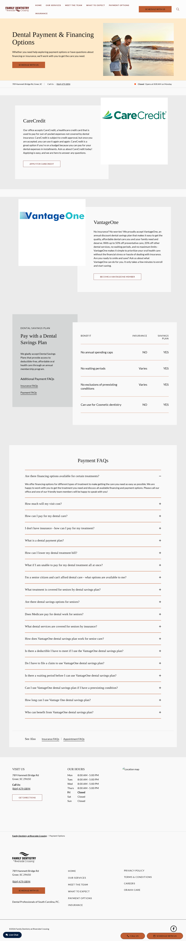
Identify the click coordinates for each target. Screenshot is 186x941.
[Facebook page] (173, 929)
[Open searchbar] (177, 9)
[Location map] (148, 794)
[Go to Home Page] (17, 9)
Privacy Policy (134, 870)
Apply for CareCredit (42, 164)
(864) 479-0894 (63, 84)
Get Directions (27, 797)
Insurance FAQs (29, 385)
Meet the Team (73, 5)
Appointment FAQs (74, 738)
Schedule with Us (155, 9)
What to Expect (95, 5)
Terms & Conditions (138, 877)
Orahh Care (132, 889)
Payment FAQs (28, 392)
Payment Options (119, 5)
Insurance (41, 13)
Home (38, 5)
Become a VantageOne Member (117, 276)
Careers (129, 883)
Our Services (53, 5)
